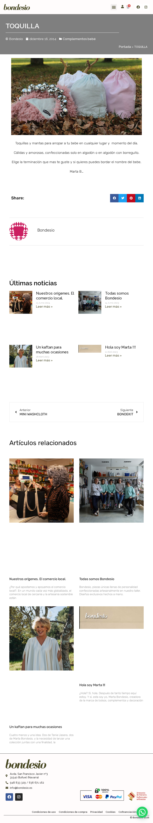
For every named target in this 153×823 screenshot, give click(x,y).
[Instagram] (146, 7)
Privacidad (96, 812)
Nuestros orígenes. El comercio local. (37, 579)
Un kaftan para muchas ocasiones (35, 727)
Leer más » (44, 306)
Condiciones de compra (73, 812)
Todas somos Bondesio (96, 579)
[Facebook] (138, 7)
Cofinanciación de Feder (133, 812)
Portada (125, 47)
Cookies (110, 812)
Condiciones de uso (44, 812)
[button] (114, 7)
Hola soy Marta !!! (120, 347)
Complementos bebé (79, 39)
